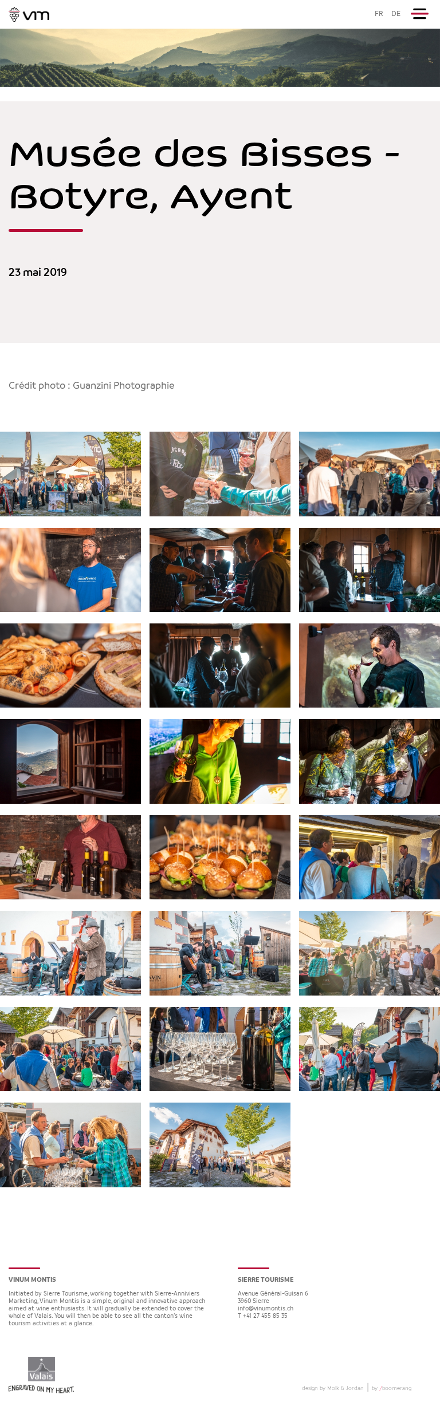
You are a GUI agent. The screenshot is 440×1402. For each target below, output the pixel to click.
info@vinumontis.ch (265, 1309)
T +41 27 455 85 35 (263, 1316)
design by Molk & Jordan (333, 1388)
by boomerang (391, 1388)
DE (395, 14)
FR (379, 14)
